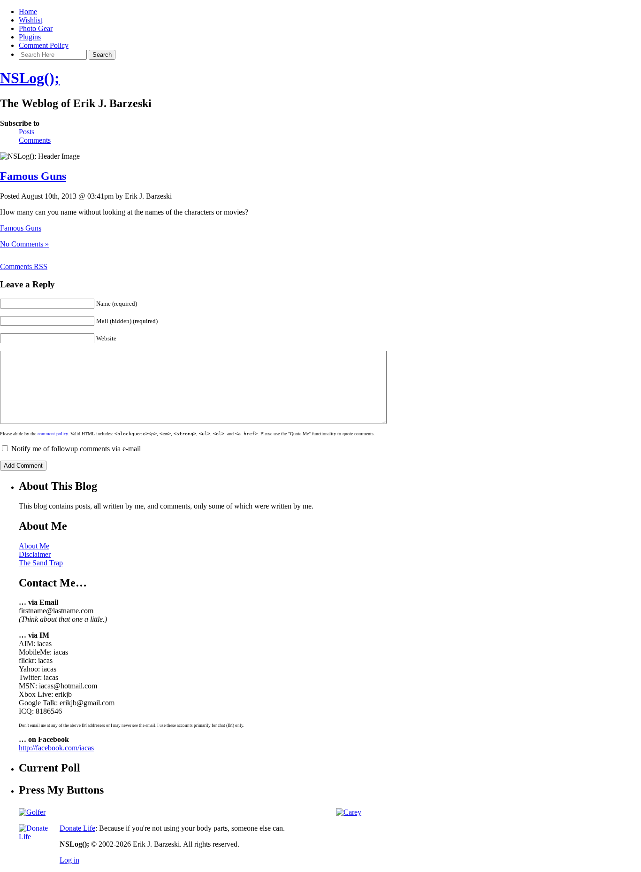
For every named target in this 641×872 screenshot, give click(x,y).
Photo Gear (36, 28)
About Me (34, 546)
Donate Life (77, 828)
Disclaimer (35, 554)
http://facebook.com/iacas (56, 748)
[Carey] (348, 812)
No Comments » (24, 244)
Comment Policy (44, 45)
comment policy (53, 433)
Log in (69, 860)
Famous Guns (33, 176)
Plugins (30, 37)
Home (28, 11)
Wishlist (30, 20)
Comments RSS (23, 266)
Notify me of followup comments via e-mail (76, 449)
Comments (35, 140)
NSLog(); (30, 77)
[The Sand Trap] (32, 812)
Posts (26, 132)
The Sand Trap (41, 563)
